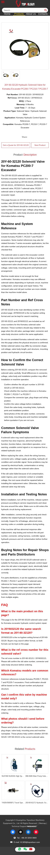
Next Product (40, 145)
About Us (31, 14)
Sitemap (42, 823)
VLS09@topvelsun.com (30, 842)
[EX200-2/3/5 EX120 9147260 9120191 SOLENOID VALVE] (13, 763)
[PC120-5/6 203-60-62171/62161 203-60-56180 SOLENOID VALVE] (36, 790)
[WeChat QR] (25, 849)
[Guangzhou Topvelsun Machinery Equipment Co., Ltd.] (25, 3)
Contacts (43, 14)
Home (7, 14)
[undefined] (25, 45)
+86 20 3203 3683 (29, 838)
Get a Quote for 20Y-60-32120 (16, 145)
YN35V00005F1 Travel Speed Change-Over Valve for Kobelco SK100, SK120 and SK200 (13, 803)
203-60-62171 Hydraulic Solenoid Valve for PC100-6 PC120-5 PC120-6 (36, 803)
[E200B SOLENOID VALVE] (36, 763)
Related (25, 748)
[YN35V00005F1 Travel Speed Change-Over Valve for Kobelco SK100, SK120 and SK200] (13, 790)
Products (19, 14)
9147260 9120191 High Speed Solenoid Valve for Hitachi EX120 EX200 (13, 776)
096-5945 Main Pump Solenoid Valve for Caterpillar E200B (36, 776)
